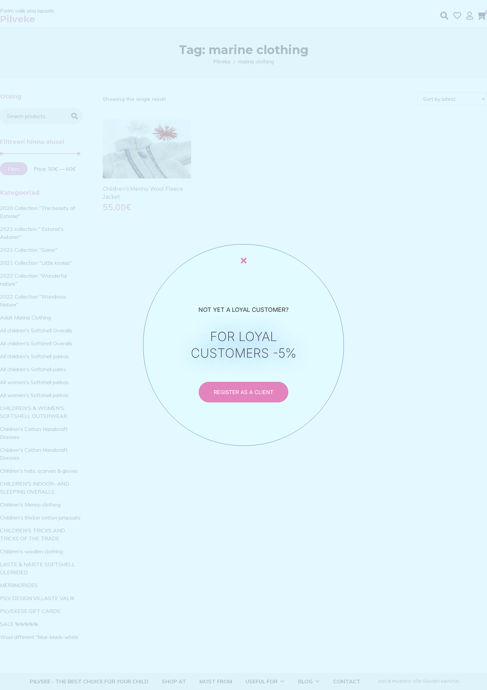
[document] (243, 345)
